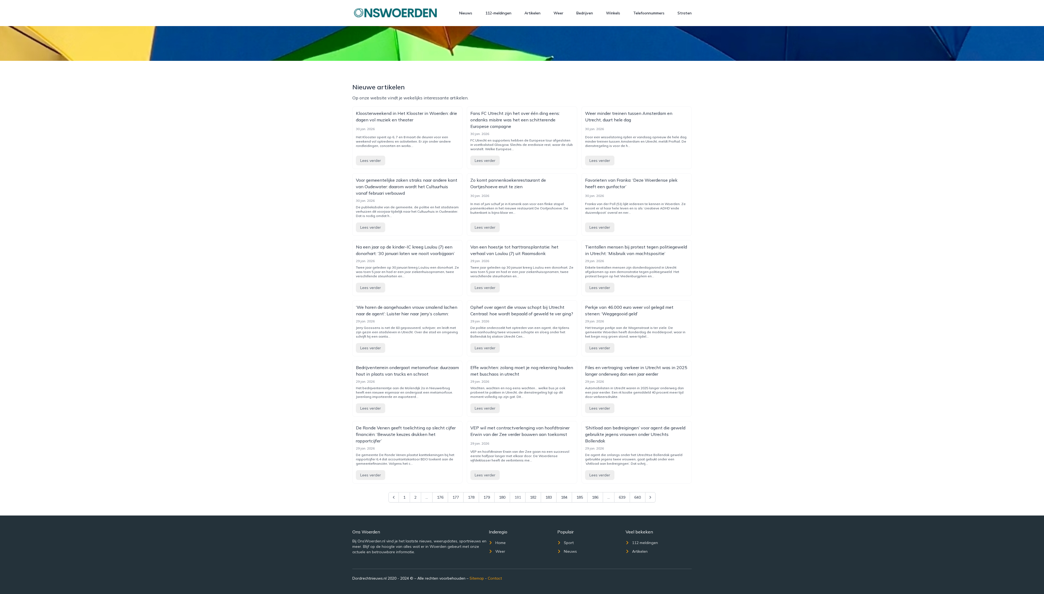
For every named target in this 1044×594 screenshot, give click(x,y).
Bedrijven (584, 13)
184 (564, 497)
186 (595, 497)
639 (622, 497)
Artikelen (532, 13)
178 (471, 497)
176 (440, 497)
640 (637, 497)
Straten (685, 13)
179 (486, 497)
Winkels (613, 13)
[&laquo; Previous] (394, 497)
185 (579, 497)
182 (533, 497)
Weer (558, 13)
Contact (495, 578)
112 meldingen (645, 542)
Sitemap (477, 578)
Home (500, 542)
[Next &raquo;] (650, 497)
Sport (569, 542)
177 (455, 497)
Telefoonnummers (648, 13)
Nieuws (465, 13)
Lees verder (370, 160)
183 (548, 497)
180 (502, 497)
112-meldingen (498, 13)
